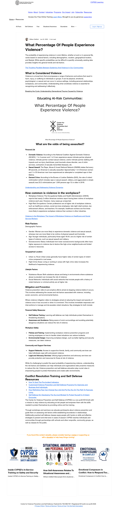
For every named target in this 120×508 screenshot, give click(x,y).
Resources (88, 12)
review (74, 435)
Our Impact (66, 12)
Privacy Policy (40, 506)
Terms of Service (51, 506)
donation (50, 437)
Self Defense (29, 26)
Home (30, 12)
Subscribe (79, 12)
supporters (88, 17)
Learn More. (57, 17)
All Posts (18, 26)
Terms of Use (62, 506)
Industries (49, 12)
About (35, 12)
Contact (42, 12)
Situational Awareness (50, 26)
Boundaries (63, 26)
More (72, 26)
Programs (57, 12)
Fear (38, 26)
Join (72, 12)
